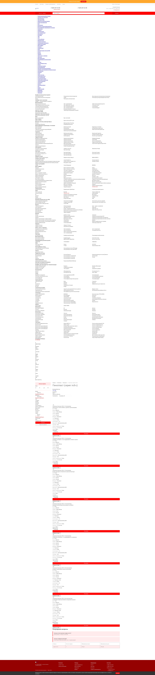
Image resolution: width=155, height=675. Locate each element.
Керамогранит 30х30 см (40, 189)
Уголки (93, 257)
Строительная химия (42, 78)
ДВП (39, 36)
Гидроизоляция (41, 31)
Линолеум (40, 57)
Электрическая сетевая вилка (98, 336)
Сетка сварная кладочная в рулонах (71, 278)
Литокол (37, 309)
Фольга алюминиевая (96, 140)
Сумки (65, 97)
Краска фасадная (38, 212)
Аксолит (65, 318)
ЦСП (38, 86)
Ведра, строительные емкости (41, 174)
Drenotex (37, 359)
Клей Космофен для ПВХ (40, 202)
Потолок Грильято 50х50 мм (69, 258)
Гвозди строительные (39, 216)
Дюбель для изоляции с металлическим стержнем (45, 220)
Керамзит (40, 46)
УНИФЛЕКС (94, 241)
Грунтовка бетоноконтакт (40, 152)
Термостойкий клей (96, 191)
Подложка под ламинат (68, 226)
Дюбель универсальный (40, 222)
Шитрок (93, 308)
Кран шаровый (38, 128)
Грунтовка (40, 35)
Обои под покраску (39, 244)
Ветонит (37, 286)
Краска (39, 51)
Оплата (36, 4)
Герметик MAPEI (38, 133)
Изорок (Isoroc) (95, 301)
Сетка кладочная (38, 277)
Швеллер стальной (39, 110)
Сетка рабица (66, 276)
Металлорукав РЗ (67, 329)
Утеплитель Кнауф (67, 297)
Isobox (36, 373)
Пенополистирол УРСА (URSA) (98, 294)
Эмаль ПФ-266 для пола (97, 209)
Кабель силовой (38, 336)
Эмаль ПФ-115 (95, 208)
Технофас (37, 299)
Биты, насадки (38, 170)
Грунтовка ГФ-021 (67, 207)
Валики (65, 174)
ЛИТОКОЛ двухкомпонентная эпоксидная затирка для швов (47, 161)
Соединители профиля (68, 267)
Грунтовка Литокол (96, 153)
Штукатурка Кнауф (39, 319)
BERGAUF (37, 346)
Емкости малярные (67, 175)
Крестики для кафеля (39, 179)
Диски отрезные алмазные (40, 186)
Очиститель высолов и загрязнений (42, 291)
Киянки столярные (96, 174)
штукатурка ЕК (38, 318)
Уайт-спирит (94, 272)
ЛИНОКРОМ (37, 241)
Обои (39, 60)
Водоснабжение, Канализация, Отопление (46, 27)
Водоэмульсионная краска (40, 208)
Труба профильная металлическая (42, 105)
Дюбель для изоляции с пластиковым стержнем (45, 221)
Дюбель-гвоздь (67, 214)
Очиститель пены (95, 237)
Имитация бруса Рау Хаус (69, 123)
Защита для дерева (42, 44)
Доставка (42, 4)
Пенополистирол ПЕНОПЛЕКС (70, 301)
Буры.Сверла (40, 25)
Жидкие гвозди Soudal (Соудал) (41, 157)
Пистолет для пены (96, 239)
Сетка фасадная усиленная (97, 276)
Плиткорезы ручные (39, 96)
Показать (43, 422)
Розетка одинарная (96, 329)
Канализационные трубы (69, 129)
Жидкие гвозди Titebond (69, 157)
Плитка (39, 64)
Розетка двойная (95, 328)
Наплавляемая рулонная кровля (44, 59)
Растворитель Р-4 (95, 271)
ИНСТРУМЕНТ (40, 45)
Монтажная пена (41, 58)
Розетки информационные (69, 334)
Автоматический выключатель (41, 323)
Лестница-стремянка (68, 170)
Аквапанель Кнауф (96, 148)
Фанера (39, 83)
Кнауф (36, 197)
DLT (36, 358)
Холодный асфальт (41, 85)
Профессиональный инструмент (44, 16)
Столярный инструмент (97, 172)
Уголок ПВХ (66, 203)
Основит (65, 320)
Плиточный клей (38, 191)
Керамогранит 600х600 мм (69, 189)
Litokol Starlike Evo (67, 160)
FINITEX (36, 367)
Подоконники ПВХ (41, 67)
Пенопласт (94, 295)
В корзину (86, 433)
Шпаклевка (40, 90)
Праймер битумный (96, 138)
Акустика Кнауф (67, 149)
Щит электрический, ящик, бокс (98, 334)
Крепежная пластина (68, 218)
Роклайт (37, 301)
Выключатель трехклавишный (41, 328)
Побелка (94, 319)
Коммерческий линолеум (69, 235)
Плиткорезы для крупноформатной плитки (100, 97)
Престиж (94, 282)
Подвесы (37, 258)
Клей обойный (95, 193)
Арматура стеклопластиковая (44, 21)
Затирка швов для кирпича (43, 43)
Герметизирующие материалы (41, 200)
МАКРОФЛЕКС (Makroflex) (69, 239)
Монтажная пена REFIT (40, 237)
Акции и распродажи (62, 666)
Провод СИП (66, 332)
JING (36, 377)
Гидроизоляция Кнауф (68, 140)
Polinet (65, 244)
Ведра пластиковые (39, 176)
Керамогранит (41, 48)
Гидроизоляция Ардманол (40, 140)
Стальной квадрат (96, 107)
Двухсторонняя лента (39, 230)
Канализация (66, 128)
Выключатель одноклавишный (41, 327)
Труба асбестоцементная (43, 80)
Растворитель (40, 71)
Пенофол (94, 296)
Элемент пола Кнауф (39, 149)
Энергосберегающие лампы (97, 337)
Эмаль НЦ (94, 207)
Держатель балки (67, 217)
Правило (94, 184)
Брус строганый (67, 117)
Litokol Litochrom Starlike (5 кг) (70, 161)
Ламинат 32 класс (38, 225)
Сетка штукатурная (96, 277)
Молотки (94, 175)
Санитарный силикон (39, 135)
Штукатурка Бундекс (68, 319)
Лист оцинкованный (68, 103)
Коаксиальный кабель (68, 327)
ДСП (39, 37)
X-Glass (93, 197)
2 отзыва (54, 621)
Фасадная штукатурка (96, 318)
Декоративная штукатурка (97, 317)
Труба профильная (41, 81)
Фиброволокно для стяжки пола (98, 283)
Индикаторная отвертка (40, 334)
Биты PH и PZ (38, 171)
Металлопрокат (41, 18)
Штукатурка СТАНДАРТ (40, 314)
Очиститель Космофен (68, 200)
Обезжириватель (67, 271)
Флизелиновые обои (96, 245)
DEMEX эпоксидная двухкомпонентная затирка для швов (46, 162)
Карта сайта (50, 670)
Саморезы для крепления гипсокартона (100, 217)
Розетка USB (66, 337)
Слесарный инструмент (68, 181)
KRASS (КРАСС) (95, 157)
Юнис (65, 281)
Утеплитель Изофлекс (96, 297)
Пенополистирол (67, 299)
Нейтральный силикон (68, 133)
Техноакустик (38, 297)
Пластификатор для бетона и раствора (71, 291)
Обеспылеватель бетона (69, 290)
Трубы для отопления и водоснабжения (43, 129)
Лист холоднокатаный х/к (69, 106)
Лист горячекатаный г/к (68, 107)
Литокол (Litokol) (38, 193)
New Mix (65, 191)
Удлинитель (94, 333)
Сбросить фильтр (43, 424)
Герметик (39, 30)
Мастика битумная (67, 143)
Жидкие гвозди (41, 40)
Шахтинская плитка (39, 251)
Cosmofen (37, 351)
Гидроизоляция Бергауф (97, 142)
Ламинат (39, 54)
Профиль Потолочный (39, 267)
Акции (64, 4)
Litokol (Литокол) (38, 281)
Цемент (39, 87)
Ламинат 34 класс (67, 225)
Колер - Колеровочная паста (69, 208)
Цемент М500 (38, 305)
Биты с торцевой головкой (40, 172)
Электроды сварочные (96, 222)
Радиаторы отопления (96, 126)
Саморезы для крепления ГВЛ (98, 216)
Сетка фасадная (95, 274)
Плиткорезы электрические (69, 98)
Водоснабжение (38, 126)
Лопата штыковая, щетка (69, 171)
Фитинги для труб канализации (70, 130)
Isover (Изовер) (67, 295)
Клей (39, 49)
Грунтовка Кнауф (67, 152)
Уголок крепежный (67, 222)
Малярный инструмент (68, 172)
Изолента (37, 232)
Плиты (36, 257)
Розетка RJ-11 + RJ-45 (68, 336)
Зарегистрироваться (78, 664)
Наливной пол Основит (68, 285)
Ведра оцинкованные (39, 175)
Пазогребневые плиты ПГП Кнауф (70, 248)
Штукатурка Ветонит (39, 317)
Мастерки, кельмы (95, 180)
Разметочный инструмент (97, 185)
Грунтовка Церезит (67, 153)
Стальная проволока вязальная (41, 106)
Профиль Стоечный (39, 268)
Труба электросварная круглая (98, 103)
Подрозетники (66, 331)
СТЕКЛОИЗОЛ (66, 241)
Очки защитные (95, 170)
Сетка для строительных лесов (41, 276)
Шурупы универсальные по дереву (99, 221)
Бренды (76, 669)
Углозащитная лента (96, 230)
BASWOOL (66, 294)
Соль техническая (41, 77)
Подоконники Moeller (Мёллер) (70, 260)
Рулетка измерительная (40, 184)
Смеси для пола (41, 74)
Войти (113, 4)
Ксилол (36, 272)
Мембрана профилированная (41, 138)
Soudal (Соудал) (67, 237)
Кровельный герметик (96, 133)
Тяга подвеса (66, 268)
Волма (65, 317)
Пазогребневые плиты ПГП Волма (42, 248)
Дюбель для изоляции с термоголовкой (43, 218)
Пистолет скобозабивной (69, 180)
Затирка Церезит (95, 160)
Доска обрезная (41, 39)
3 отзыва (54, 494)
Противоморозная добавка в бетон (99, 290)
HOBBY (36, 369)
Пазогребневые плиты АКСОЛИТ (70, 249)
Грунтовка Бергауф (67, 154)
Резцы (36, 98)
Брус (39, 23)
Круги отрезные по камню (69, 167)
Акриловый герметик (39, 134)
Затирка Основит (95, 161)
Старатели (94, 281)
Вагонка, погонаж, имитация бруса (45, 26)
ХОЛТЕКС (94, 244)
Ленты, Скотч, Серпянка (42, 55)
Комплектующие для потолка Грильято (100, 254)
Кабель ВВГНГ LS (67, 323)
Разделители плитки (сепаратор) (70, 96)
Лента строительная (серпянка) (70, 231)
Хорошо (117, 673)
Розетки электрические (97, 327)
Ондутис (37, 144)
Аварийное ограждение (40, 274)
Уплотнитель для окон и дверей (98, 200)
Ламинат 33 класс (38, 226)
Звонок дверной (38, 333)
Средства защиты (67, 186)
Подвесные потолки (42, 66)
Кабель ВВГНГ (38, 337)
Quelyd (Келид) (95, 195)
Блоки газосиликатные (42, 22)
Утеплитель (40, 82)
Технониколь (38, 296)
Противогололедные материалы (44, 68)
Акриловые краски (39, 209)
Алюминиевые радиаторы (97, 128)
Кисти (65, 176)
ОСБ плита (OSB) (41, 20)
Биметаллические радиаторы (98, 129)
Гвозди (36, 214)
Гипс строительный (41, 32)
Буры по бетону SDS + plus (69, 120)
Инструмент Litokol (67, 162)
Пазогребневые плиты (42, 63)
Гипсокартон (40, 34)
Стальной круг (95, 106)
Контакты (59, 4)
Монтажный (66, 197)
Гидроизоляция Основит (69, 142)
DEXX (36, 355)
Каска (93, 167)
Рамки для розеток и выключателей (71, 333)
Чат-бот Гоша (61, 664)
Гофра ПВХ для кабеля (39, 331)
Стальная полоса (95, 105)
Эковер (93, 300)
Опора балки (66, 220)
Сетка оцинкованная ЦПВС (69, 274)
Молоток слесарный (68, 184)
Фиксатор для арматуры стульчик (42, 115)
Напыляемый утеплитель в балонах (99, 299)
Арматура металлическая (40, 103)
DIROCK (36, 356)
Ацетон (36, 271)
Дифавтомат (38, 332)
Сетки (39, 73)
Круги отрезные (38, 185)
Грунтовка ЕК (38, 154)
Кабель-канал (66, 324)
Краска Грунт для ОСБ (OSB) (41, 112)
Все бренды (37, 339)
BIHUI (36, 347)
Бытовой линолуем (39, 235)
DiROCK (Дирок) (38, 295)
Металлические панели (40, 254)
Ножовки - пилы (95, 176)
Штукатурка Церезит (68, 314)
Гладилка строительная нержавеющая (100, 179)
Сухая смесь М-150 (41, 76)
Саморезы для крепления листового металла (101, 218)
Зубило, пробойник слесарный (70, 183)
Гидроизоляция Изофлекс (40, 146)
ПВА (93, 198)
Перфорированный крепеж (69, 216)
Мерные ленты (38, 183)
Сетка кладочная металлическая (42, 107)
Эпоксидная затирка (39, 160)
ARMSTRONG (38, 344)
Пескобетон (37, 283)
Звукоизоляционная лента (40, 231)
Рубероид (40, 72)
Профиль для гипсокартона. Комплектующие (47, 69)
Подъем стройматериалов (50, 4)
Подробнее (83, 1)
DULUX (36, 360)
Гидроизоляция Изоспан (40, 142)
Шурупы (93, 220)
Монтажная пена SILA (39, 239)
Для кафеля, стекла (39, 177)
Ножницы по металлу (68, 185)
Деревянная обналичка (40, 124)
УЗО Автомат (94, 332)
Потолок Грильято (67, 254)
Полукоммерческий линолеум (98, 235)
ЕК (35, 194)
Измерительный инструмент (41, 181)
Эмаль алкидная (67, 212)
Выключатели (38, 324)
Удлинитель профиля (96, 268)
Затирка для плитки (42, 41)
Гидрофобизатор (38, 290)
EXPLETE (37, 364)
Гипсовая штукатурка (96, 315)
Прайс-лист (77, 667)
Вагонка (37, 123)
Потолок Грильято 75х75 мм (69, 257)
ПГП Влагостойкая (39, 249)
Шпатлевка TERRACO (39, 308)
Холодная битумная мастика (69, 144)
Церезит (37, 195)
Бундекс (65, 283)
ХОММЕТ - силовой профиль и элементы (43, 101)
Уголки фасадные (95, 278)
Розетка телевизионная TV (97, 324)
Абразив (37, 167)
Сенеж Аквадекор (67, 165)
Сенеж (36, 165)
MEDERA (94, 165)
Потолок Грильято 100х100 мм (70, 255)
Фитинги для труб (67, 126)
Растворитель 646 (67, 272)
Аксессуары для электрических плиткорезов (101, 96)
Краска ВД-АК (38, 211)
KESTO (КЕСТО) (38, 379)
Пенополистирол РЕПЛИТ (69, 300)
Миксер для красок (67, 177)
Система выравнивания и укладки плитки (43, 180)
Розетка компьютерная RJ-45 (98, 323)
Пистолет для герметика (97, 135)
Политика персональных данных (40, 670)
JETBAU (37, 375)
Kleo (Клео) (94, 194)
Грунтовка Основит (96, 152)
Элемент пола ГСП (67, 148)
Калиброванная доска (68, 124)
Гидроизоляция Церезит (69, 138)
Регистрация (117, 4)
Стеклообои (37, 245)
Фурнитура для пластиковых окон (99, 202)
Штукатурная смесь (96, 314)
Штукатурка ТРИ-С (39, 315)
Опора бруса (66, 221)
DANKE (36, 354)
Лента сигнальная (67, 230)
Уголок (93, 267)
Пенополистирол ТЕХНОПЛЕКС (70, 303)
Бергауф (37, 285)
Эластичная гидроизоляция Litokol (99, 143)
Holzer (36, 370)
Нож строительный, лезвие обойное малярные (101, 183)
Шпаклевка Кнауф (67, 310)
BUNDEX (37, 349)
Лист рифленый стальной (69, 105)
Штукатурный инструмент (97, 177)
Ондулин (39, 62)
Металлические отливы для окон (41, 203)
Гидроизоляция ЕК (67, 139)
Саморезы (94, 214)
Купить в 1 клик (56, 435)
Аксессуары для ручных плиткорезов (42, 97)
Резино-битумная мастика (69, 146)
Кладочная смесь (67, 198)
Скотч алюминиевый (68, 232)
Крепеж (39, 53)
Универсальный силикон (69, 134)
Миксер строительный (96, 181)
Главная (54, 382)
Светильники (94, 255)
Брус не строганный (39, 117)
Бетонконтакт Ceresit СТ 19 (40, 153)
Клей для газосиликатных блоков (70, 194)
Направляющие (38, 255)
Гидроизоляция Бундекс (40, 139)
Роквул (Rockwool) (39, 303)
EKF (36, 363)
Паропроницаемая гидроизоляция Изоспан (44, 143)
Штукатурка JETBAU (39, 313)
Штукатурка (40, 91)
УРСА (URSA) (66, 296)
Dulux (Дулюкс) (38, 207)
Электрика (40, 92)
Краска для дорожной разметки (70, 211)
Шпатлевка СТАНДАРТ (40, 310)
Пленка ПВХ (94, 139)
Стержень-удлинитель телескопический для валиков (74, 179)
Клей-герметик (67, 135)
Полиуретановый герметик (97, 134)
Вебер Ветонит (38, 198)
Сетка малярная (38, 278)
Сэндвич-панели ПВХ (68, 202)
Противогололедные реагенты (41, 263)
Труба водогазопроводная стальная (71, 110)
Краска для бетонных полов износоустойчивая (73, 209)
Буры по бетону (38, 120)
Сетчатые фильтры (39, 130)
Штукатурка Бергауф (68, 315)
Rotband (37, 320)
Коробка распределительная (69, 328)
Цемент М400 (66, 305)
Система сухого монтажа (43, 17)
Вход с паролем (77, 666)
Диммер (37, 329)
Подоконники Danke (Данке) (41, 260)
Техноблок (37, 300)
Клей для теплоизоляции (69, 195)
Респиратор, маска (96, 171)
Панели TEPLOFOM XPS (40, 294)
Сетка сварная (67, 277)
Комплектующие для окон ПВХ (44, 50)
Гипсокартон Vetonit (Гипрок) (41, 148)
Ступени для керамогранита (98, 189)
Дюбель (37, 217)
